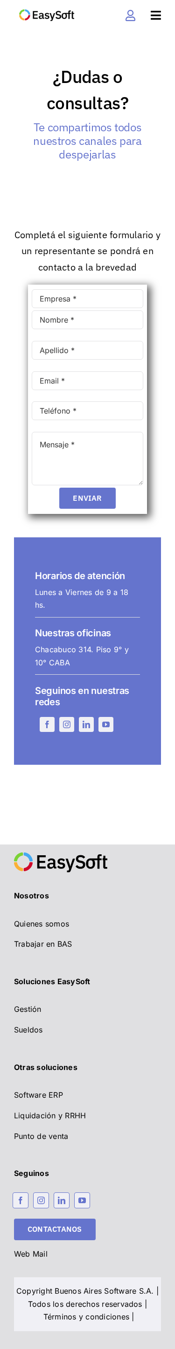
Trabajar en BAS (43, 944)
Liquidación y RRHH (50, 1115)
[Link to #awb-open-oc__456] (156, 15)
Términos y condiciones (86, 1316)
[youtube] (105, 724)
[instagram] (66, 724)
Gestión (28, 1009)
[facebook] (47, 724)
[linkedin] (86, 724)
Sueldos (28, 1029)
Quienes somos (41, 923)
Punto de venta (41, 1136)
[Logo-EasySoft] (46, 13)
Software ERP (38, 1095)
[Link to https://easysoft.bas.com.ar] (130, 15)
